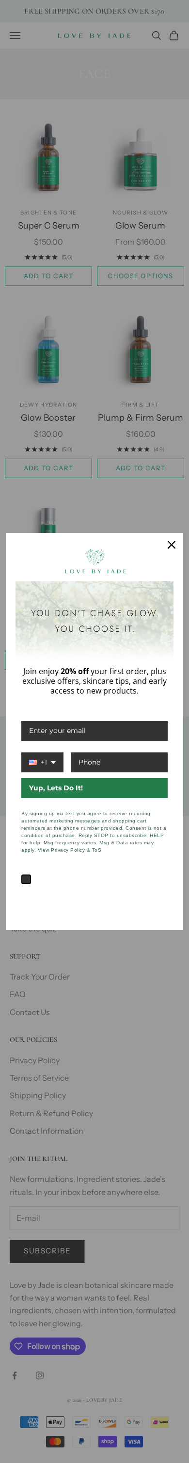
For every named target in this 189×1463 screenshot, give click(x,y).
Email (31, 711)
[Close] (171, 544)
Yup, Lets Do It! (56, 788)
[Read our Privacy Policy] (162, 897)
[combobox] (42, 762)
